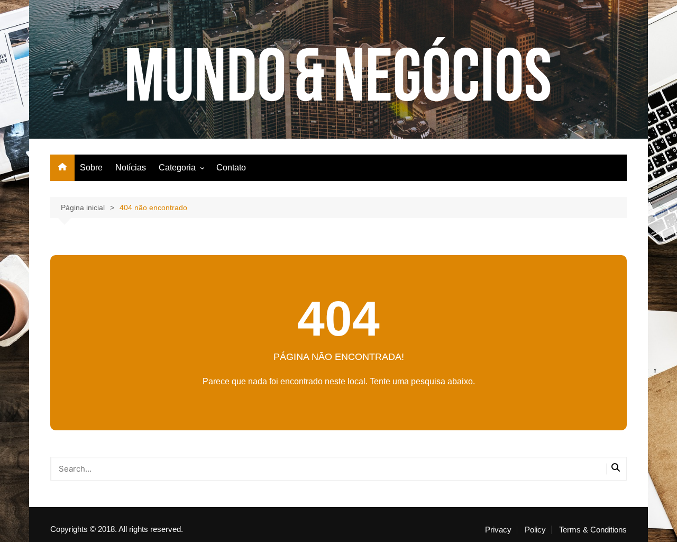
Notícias (130, 167)
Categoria (177, 167)
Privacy (498, 530)
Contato (231, 167)
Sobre (91, 167)
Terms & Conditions (593, 530)
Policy (535, 530)
